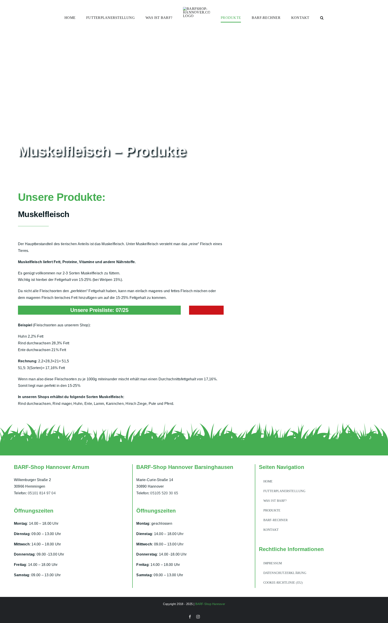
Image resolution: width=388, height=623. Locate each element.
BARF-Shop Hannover (210, 604)
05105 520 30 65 (164, 493)
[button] (301, 17)
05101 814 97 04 (42, 493)
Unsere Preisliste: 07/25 (99, 310)
